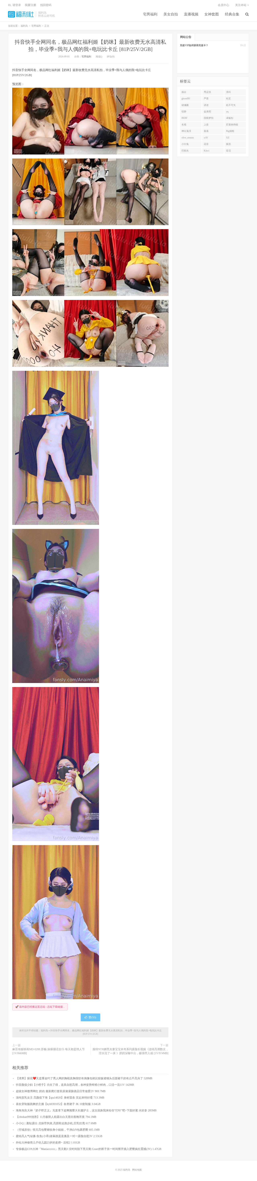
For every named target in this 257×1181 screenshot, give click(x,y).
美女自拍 (170, 14)
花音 (206, 144)
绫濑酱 (185, 105)
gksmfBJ (186, 98)
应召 (228, 150)
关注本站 (241, 5)
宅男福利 (150, 14)
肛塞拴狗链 (232, 124)
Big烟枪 (230, 131)
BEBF (185, 118)
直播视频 (191, 14)
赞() (92, 1017)
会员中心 (223, 5)
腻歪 (228, 144)
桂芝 (228, 98)
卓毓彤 (229, 118)
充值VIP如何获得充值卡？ (194, 45)
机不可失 (231, 105)
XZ (227, 137)
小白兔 (185, 144)
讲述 (206, 105)
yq (227, 111)
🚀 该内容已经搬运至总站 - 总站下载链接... (40, 1006)
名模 (184, 124)
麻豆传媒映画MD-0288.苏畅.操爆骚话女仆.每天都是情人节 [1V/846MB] (48, 1051)
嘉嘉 (206, 131)
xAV (206, 137)
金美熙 (207, 111)
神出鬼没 (186, 131)
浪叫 (228, 92)
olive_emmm (188, 137)
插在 (184, 92)
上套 (206, 124)
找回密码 (45, 5)
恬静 (184, 111)
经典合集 (232, 14)
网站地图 (137, 1169)
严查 (206, 98)
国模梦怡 (208, 118)
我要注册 (30, 5)
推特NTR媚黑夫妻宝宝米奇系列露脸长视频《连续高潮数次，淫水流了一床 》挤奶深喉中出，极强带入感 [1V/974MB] (130, 1051)
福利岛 (21, 14)
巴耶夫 (185, 150)
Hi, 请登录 (14, 5)
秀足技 (207, 92)
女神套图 (211, 14)
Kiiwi (206, 150)
